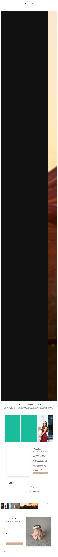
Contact (44, 8)
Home (12, 8)
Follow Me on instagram (29, 501)
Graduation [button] (38, 554)
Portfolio (29, 8)
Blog (37, 8)
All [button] (18, 554)
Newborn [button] (23, 554)
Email (7, 529)
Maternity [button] (30, 554)
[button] (0, 505)
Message (7, 533)
